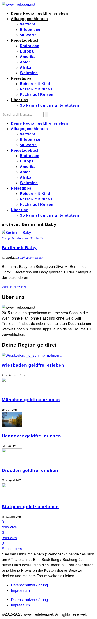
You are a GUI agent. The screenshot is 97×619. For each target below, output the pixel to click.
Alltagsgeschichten (29, 19)
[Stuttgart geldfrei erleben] (12, 497)
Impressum (20, 590)
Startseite (36, 238)
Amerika (28, 57)
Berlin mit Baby (19, 247)
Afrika (25, 67)
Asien (25, 62)
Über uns (19, 100)
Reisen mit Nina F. (37, 89)
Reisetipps (21, 78)
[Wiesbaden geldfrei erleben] (32, 355)
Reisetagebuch (25, 40)
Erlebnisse (30, 30)
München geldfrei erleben (31, 399)
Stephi (22, 258)
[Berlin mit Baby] (16, 233)
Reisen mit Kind (35, 84)
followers (9, 527)
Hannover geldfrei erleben (31, 436)
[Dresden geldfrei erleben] (12, 461)
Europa (27, 51)
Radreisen (29, 46)
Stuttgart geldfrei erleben (30, 506)
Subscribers (12, 549)
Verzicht (27, 24)
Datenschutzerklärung (29, 585)
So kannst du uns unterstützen (49, 105)
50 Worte (28, 35)
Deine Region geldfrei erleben (39, 13)
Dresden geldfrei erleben (30, 470)
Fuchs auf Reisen (36, 94)
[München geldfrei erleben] (12, 390)
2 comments (34, 258)
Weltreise (29, 73)
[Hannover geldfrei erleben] (12, 426)
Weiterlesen (14, 287)
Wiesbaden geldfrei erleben (33, 365)
